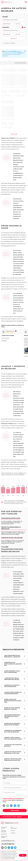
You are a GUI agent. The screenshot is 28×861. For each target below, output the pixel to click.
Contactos (13, 832)
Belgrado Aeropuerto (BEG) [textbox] (11, 19)
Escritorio (13, 830)
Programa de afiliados (4, 837)
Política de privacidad (3, 831)
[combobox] (14, 20)
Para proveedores (14, 828)
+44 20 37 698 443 (7, 844)
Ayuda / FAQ (4, 834)
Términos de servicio (4, 828)
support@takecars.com (7, 840)
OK (22, 855)
